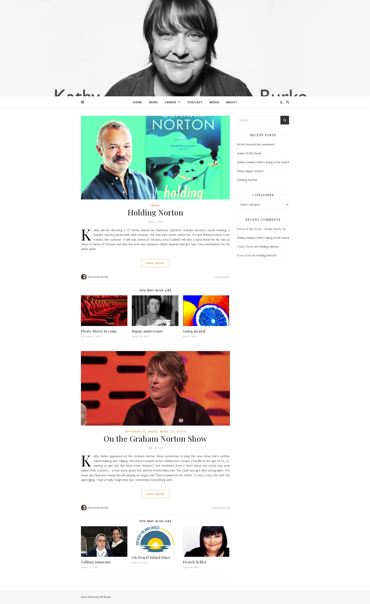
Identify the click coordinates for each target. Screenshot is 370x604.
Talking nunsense (96, 562)
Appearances (135, 431)
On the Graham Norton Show (155, 438)
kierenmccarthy (98, 277)
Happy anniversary (147, 331)
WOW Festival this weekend (255, 144)
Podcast (195, 102)
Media (214, 102)
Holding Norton (155, 212)
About (231, 102)
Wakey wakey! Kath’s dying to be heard (263, 162)
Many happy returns (250, 171)
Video (181, 431)
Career (170, 102)
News (153, 102)
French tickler (195, 562)
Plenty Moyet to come (99, 331)
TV (173, 431)
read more (155, 263)
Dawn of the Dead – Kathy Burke (259, 229)
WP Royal (105, 597)
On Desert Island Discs (151, 557)
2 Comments (222, 277)
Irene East (244, 255)
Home (137, 102)
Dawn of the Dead (249, 153)
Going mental (194, 331)
